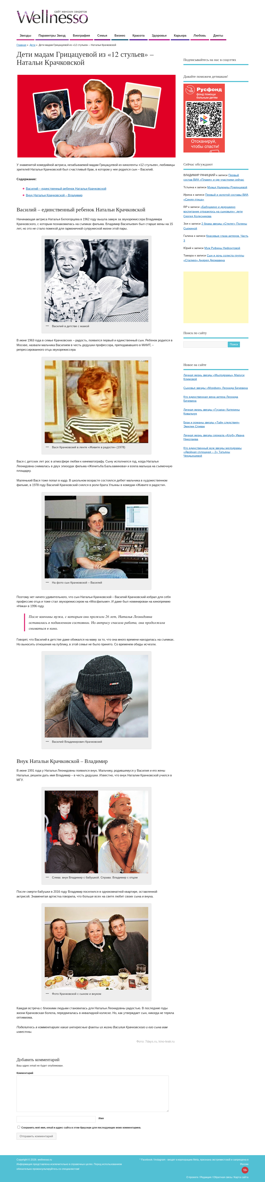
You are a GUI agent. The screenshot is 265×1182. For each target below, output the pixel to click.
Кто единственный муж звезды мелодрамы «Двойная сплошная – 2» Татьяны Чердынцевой (212, 452)
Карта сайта (241, 1177)
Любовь (200, 35)
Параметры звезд (52, 35)
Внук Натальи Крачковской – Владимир (54, 195)
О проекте (192, 1177)
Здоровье (159, 35)
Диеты (218, 35)
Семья (102, 35)
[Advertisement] (215, 297)
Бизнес (119, 35)
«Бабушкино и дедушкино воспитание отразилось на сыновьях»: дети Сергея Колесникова (213, 211)
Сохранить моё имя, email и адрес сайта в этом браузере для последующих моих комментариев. (81, 1127)
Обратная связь (222, 1177)
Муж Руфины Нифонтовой (222, 248)
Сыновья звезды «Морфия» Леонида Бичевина (215, 388)
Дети (32, 45)
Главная (21, 45)
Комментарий (25, 1073)
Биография (81, 35)
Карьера (180, 35)
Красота (138, 35)
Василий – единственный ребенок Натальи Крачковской (66, 188)
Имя (101, 1118)
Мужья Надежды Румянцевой (227, 187)
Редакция (205, 1177)
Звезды (25, 35)
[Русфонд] (204, 152)
